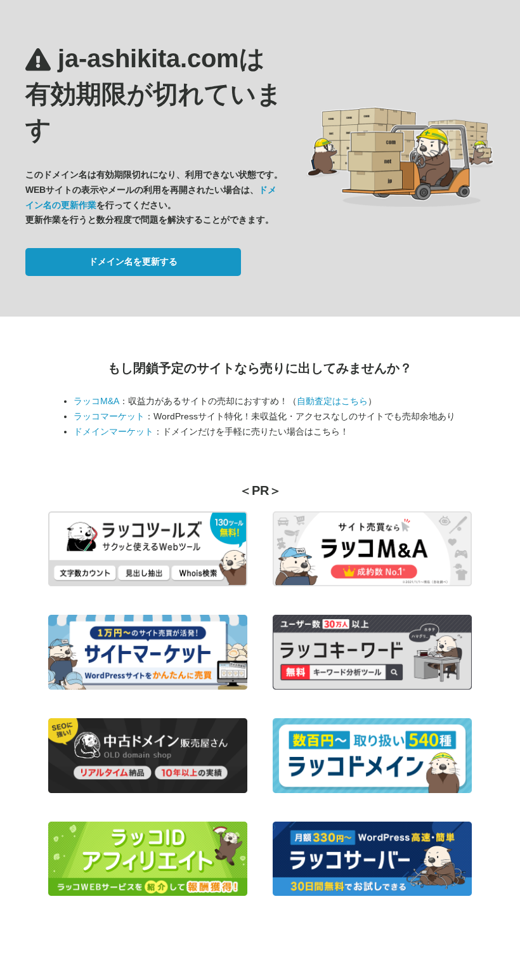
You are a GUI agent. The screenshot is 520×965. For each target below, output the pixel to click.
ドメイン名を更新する (133, 261)
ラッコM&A (96, 401)
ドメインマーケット (113, 431)
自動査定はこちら (332, 401)
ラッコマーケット (109, 416)
